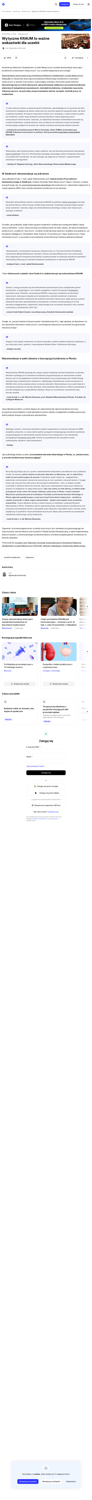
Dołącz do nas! (78, 4)
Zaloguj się (64, 4)
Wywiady (44, 628)
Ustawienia (71, 1481)
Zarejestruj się (52, 812)
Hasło (29, 757)
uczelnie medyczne (12, 557)
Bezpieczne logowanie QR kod (47, 805)
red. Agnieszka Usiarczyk (16, 48)
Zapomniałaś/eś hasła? (35, 766)
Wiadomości (23, 34)
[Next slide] (87, 606)
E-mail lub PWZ (33, 747)
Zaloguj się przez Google (47, 786)
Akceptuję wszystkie (28, 1481)
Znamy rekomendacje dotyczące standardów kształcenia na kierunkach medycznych (17, 622)
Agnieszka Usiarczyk (17, 575)
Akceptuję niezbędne (51, 1481)
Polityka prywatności (39, 819)
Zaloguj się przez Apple (49, 793)
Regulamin (54, 819)
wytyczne (30, 557)
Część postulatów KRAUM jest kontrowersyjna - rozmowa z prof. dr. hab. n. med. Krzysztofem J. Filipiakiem (59, 622)
